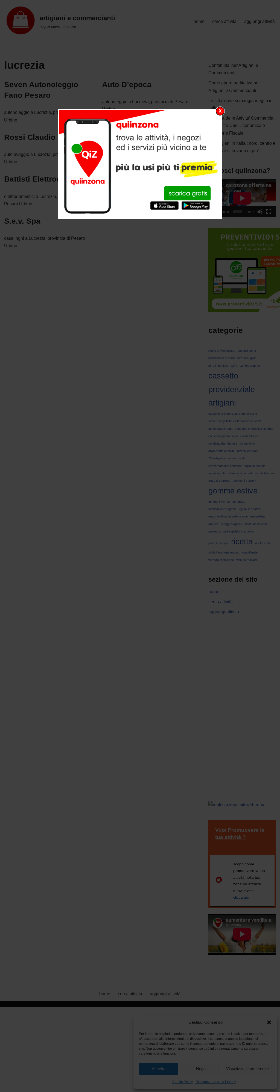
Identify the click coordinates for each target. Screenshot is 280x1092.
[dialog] (140, 164)
